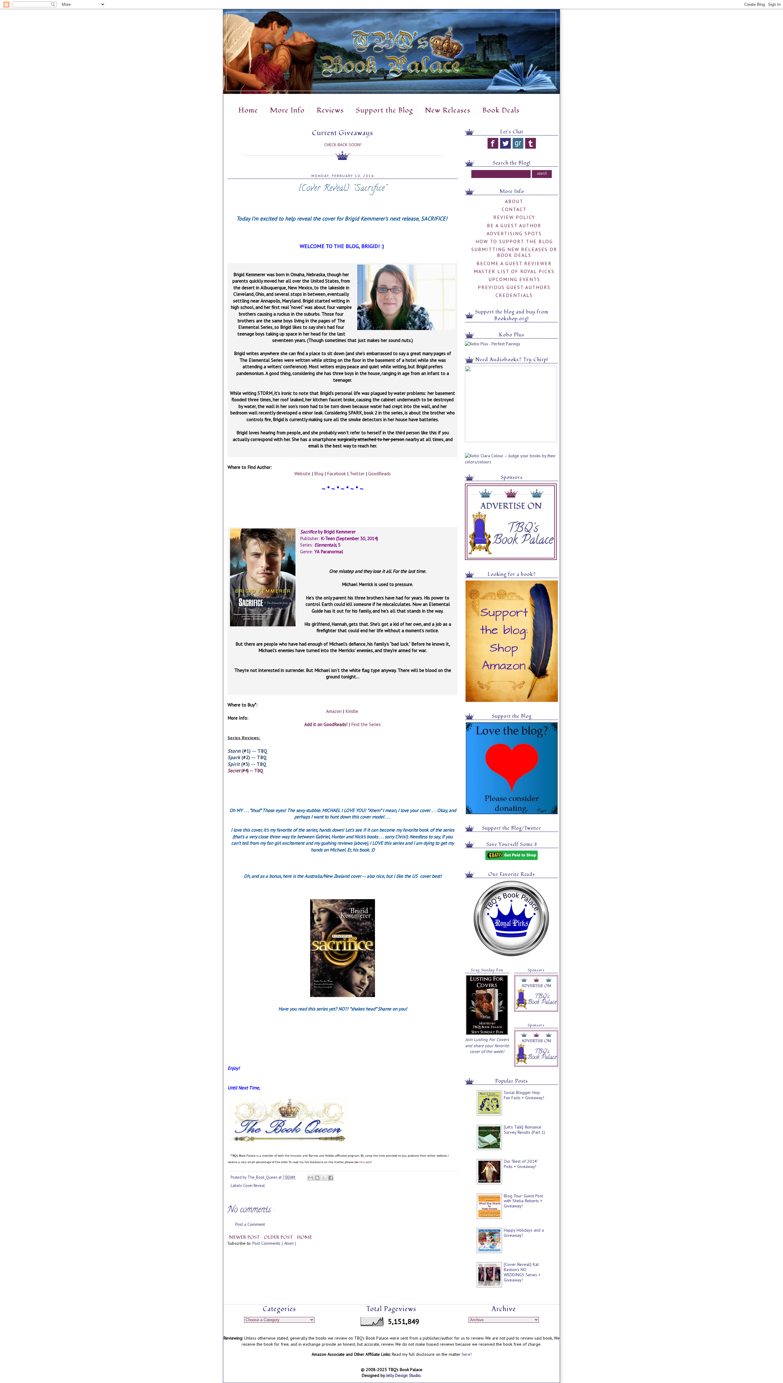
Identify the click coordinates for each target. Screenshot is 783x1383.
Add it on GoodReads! (325, 724)
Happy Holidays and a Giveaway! (524, 1232)
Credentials (514, 295)
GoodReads (379, 473)
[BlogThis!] (317, 1178)
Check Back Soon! (342, 144)
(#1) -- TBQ (248, 751)
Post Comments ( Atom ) (274, 1243)
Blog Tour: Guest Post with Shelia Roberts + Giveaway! (523, 1201)
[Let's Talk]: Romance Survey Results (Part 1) (524, 1129)
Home (248, 110)
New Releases (447, 110)
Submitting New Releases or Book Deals (514, 252)
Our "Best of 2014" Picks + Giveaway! (521, 1164)
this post (365, 1162)
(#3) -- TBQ (247, 764)
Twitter (357, 473)
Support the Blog (384, 110)
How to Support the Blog (514, 241)
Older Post (279, 1237)
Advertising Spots (514, 233)
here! (467, 1354)
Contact (514, 209)
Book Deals (501, 110)
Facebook (336, 473)
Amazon (334, 711)
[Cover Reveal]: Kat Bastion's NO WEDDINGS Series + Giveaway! (522, 1272)
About (514, 201)
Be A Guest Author (514, 225)
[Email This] (310, 1178)
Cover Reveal (254, 1185)
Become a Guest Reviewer (514, 263)
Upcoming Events (514, 279)
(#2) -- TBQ (247, 757)
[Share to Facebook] (331, 1178)
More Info (287, 110)
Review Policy (514, 217)
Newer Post (245, 1237)
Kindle (351, 711)
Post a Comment (250, 1224)
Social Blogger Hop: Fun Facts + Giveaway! (524, 1095)
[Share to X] (324, 1178)
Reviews (330, 110)
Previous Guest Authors (514, 287)
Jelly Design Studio (403, 1375)
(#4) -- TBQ (245, 770)
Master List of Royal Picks (514, 271)
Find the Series (366, 724)
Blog (318, 473)
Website (302, 473)
